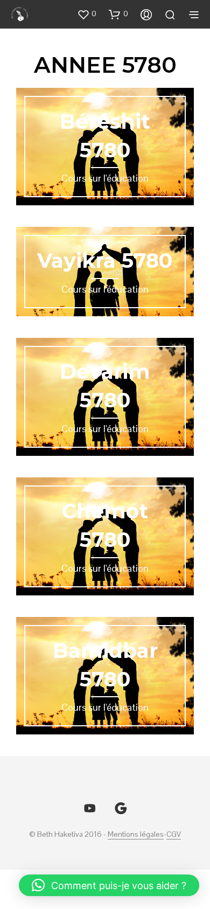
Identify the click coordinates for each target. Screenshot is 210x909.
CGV (173, 834)
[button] (86, 14)
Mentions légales (136, 834)
